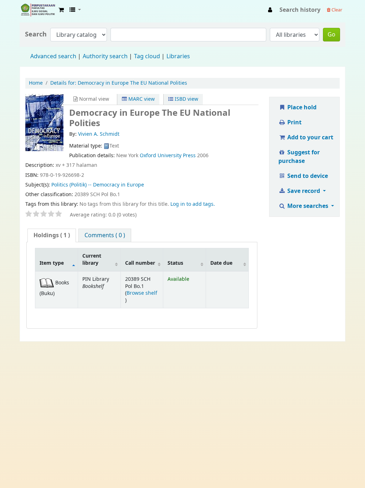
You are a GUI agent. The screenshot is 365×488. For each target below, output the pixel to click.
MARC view (141, 99)
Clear (336, 9)
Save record (304, 191)
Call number (140, 263)
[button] (61, 10)
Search (36, 34)
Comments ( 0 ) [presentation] (104, 235)
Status (175, 263)
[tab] (51, 236)
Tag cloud (147, 56)
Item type (52, 263)
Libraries (178, 56)
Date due (221, 263)
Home (36, 83)
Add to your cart (309, 137)
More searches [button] (308, 206)
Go (331, 34)
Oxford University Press (168, 155)
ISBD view (185, 99)
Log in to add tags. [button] (192, 204)
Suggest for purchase (299, 156)
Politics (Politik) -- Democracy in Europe (97, 185)
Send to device (307, 176)
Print (294, 122)
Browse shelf (142, 293)
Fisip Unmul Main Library (38, 10)
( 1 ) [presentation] (52, 235)
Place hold (301, 107)
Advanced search (53, 56)
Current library (91, 259)
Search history (299, 10)
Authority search (105, 56)
